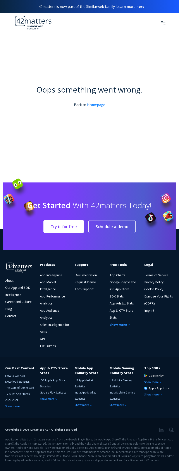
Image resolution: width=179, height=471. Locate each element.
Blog (8, 309)
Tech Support (84, 289)
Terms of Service (156, 275)
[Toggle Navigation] (163, 22)
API (42, 339)
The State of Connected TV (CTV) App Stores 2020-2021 (19, 394)
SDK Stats (117, 296)
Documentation (86, 275)
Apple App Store (159, 388)
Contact (10, 316)
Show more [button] (118, 325)
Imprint (149, 310)
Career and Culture (18, 302)
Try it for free (64, 226)
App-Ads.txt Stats (122, 303)
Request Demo (85, 282)
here (140, 6)
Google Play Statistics (53, 392)
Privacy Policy (154, 282)
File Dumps (48, 346)
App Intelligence (51, 275)
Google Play (156, 376)
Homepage (96, 104)
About (9, 280)
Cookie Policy (153, 289)
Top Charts (117, 275)
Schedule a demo (112, 226)
